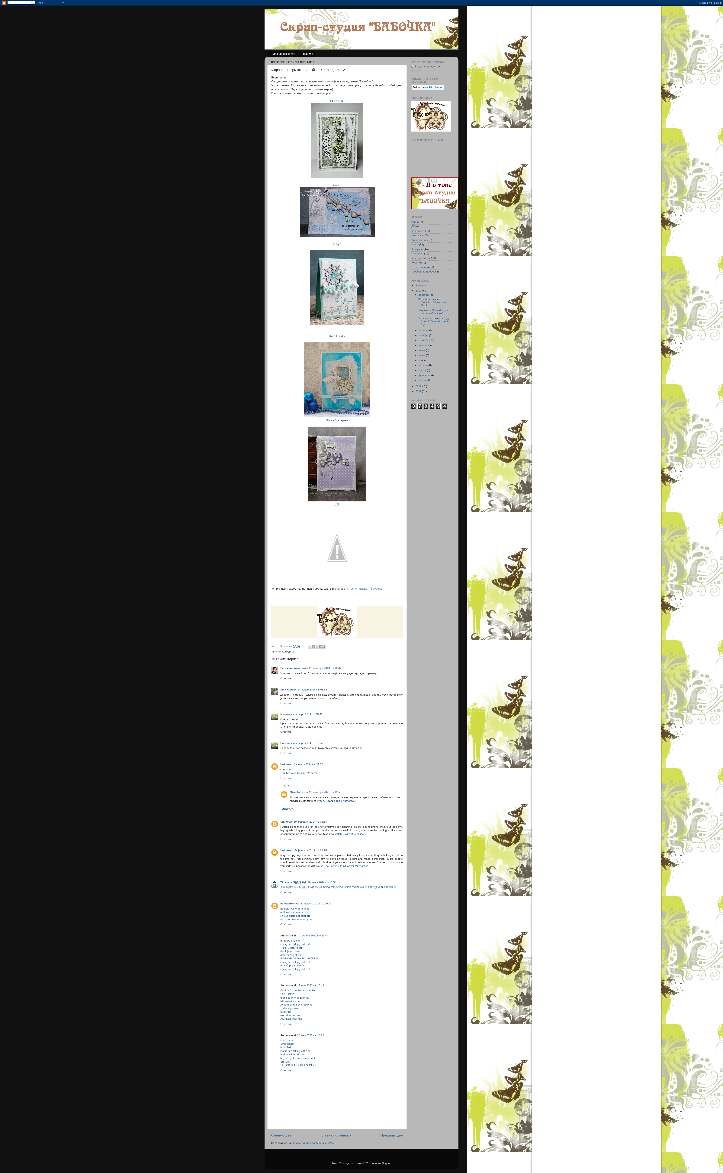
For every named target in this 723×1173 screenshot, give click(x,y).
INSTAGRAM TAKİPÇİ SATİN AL (299, 958)
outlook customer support (295, 912)
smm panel (287, 1040)
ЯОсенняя (337, 101)
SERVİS (285, 1061)
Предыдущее (391, 1135)
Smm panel (287, 1043)
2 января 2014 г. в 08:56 (312, 689)
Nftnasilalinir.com (290, 1001)
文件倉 (295, 887)
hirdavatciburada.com (293, 1054)
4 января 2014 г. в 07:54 (308, 743)
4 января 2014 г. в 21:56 (308, 764)
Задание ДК (418, 231)
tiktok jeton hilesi (290, 951)
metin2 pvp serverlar (292, 965)
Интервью (417, 235)
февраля (424, 375)
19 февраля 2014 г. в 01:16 (310, 821)
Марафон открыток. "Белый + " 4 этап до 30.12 (432, 302)
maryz (337, 244)
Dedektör (285, 1011)
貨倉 (378, 887)
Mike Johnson (299, 792)
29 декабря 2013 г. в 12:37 (325, 668)
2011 (419, 391)
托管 (388, 887)
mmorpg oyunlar (290, 940)
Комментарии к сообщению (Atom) (314, 1143)
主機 (349, 887)
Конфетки (417, 253)
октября (424, 335)
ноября (423, 330)
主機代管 (335, 887)
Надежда (286, 714)
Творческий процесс (423, 271)
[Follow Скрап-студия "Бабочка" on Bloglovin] (427, 89)
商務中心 (314, 887)
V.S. (337, 504)
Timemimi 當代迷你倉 (293, 882)
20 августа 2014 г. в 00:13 (316, 903)
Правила (307, 53)
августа (423, 345)
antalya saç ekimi (290, 955)
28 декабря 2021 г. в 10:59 (325, 792)
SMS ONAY (287, 994)
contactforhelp (289, 903)
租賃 (301, 887)
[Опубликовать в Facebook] (321, 647)
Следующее (281, 1135)
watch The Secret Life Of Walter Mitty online (342, 866)
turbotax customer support (296, 919)
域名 (383, 887)
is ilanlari (285, 1047)
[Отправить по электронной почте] (310, 647)
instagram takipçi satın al (295, 944)
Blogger (385, 1163)
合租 (343, 887)
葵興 (288, 887)
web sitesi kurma (290, 1015)
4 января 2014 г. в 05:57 (308, 714)
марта (423, 370)
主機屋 (355, 887)
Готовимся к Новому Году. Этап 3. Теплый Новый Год (434, 321)
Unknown (286, 764)
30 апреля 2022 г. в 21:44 (312, 935)
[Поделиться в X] (317, 647)
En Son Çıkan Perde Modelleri (298, 990)
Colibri (337, 185)
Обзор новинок (420, 267)
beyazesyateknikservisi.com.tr (298, 1058)
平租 (283, 887)
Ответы (288, 785)
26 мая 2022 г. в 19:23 (310, 1035)
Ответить (285, 678)
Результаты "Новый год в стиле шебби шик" (433, 312)
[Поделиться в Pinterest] (324, 647)
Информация (419, 240)
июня (422, 355)
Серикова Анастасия (294, 668)
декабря (424, 294)
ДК (413, 226)
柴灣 (372, 887)
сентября (425, 340)
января (423, 380)
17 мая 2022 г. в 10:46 (310, 985)
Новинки (416, 262)
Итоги (414, 244)
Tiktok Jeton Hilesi (291, 947)
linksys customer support (295, 915)
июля (422, 350)
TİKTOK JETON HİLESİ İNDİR (298, 1065)
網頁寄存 (325, 887)
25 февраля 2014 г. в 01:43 (310, 850)
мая (421, 360)
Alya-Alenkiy (288, 689)
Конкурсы (288, 651)
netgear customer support (295, 908)
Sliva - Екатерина (337, 420)
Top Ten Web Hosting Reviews (298, 773)
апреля (423, 365)
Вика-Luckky (337, 336)
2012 (419, 386)
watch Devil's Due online (349, 834)
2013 (419, 290)
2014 (419, 285)
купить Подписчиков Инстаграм (336, 800)
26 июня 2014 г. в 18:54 (322, 882)
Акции (415, 222)
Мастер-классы (420, 258)
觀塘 (306, 887)
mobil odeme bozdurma (294, 997)
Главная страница (283, 53)
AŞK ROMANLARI (291, 1019)
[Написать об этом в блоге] (313, 647)
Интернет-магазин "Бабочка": (364, 588)
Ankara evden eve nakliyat (296, 1004)
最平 (367, 887)
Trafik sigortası (289, 1008)
